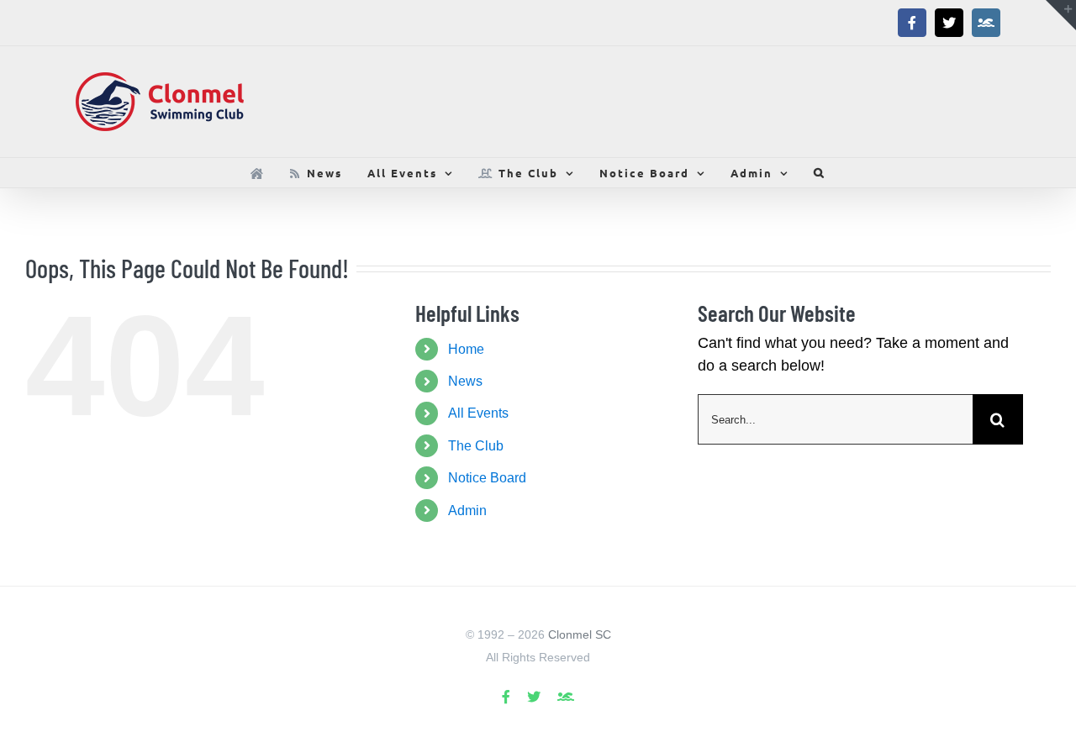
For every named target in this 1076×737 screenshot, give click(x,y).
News (465, 381)
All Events (478, 413)
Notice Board (487, 478)
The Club (476, 446)
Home (466, 349)
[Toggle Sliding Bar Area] (1061, 15)
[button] (819, 172)
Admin (467, 510)
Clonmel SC (579, 634)
